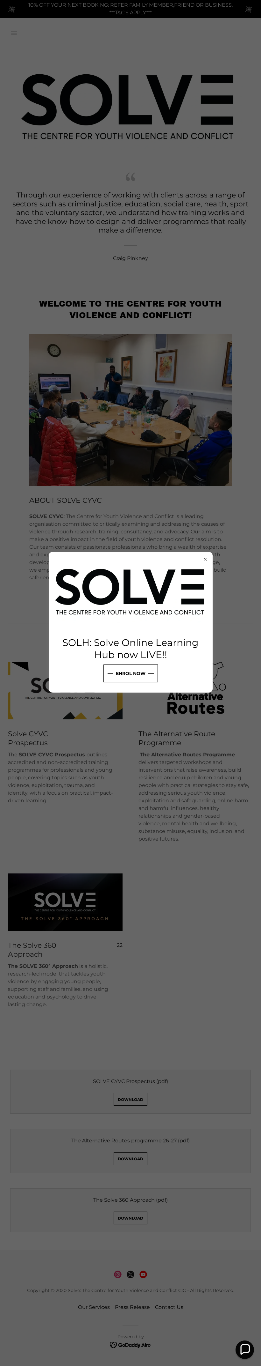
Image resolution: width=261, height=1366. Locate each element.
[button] (245, 1349)
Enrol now (130, 673)
